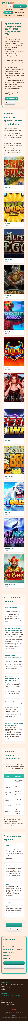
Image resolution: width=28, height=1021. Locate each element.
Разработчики (7, 15)
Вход (9, 6)
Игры (15, 9)
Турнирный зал (8, 12)
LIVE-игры (21, 9)
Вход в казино (10, 102)
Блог (14, 15)
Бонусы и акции (20, 15)
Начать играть (14, 925)
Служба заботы (8, 9)
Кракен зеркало (14, 966)
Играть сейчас (14, 963)
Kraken (8, 2)
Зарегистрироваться (19, 6)
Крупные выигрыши (19, 12)
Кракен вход (14, 929)
